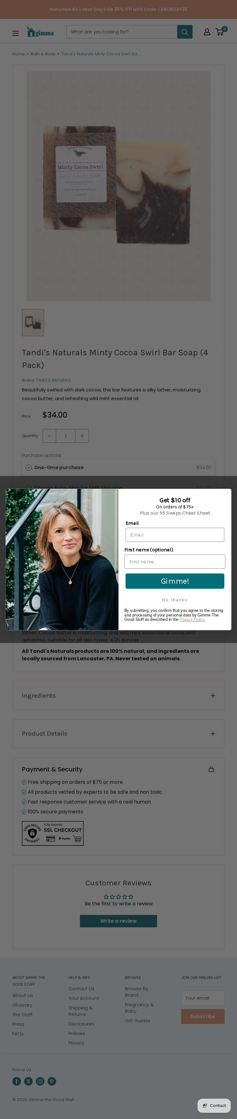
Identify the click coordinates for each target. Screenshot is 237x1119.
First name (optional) (148, 550)
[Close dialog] (226, 494)
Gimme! (175, 581)
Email (132, 523)
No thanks (175, 600)
